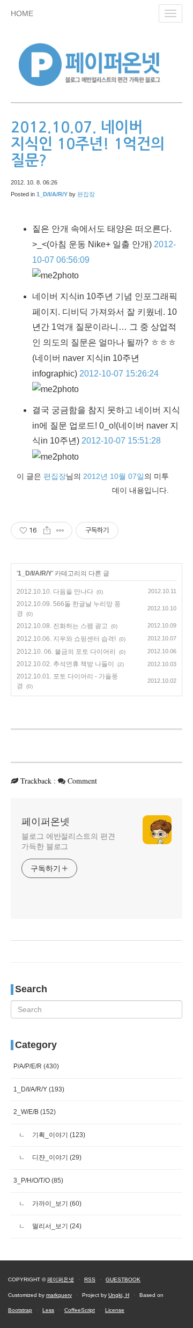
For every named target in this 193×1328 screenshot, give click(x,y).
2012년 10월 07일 (113, 476)
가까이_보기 (56, 1203)
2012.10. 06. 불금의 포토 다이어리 (66, 651)
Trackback (35, 781)
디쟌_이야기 (56, 1157)
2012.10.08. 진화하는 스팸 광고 (62, 626)
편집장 (86, 194)
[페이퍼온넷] (96, 63)
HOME (22, 13)
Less (48, 1310)
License (114, 1310)
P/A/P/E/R (36, 1066)
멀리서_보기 (56, 1226)
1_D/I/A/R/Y (35, 573)
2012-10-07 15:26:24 (119, 373)
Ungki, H (118, 1295)
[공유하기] (47, 530)
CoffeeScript (79, 1310)
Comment (82, 781)
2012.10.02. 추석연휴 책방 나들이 (65, 664)
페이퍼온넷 (45, 821)
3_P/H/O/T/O (38, 1180)
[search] (96, 1009)
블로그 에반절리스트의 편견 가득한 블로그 (68, 841)
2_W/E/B (34, 1112)
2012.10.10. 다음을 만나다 (55, 591)
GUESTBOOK (123, 1279)
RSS (89, 1279)
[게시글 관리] (60, 530)
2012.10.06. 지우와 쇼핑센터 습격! (66, 639)
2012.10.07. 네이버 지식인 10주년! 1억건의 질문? (88, 144)
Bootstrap (20, 1310)
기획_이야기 (58, 1135)
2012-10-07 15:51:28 (121, 440)
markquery (59, 1295)
